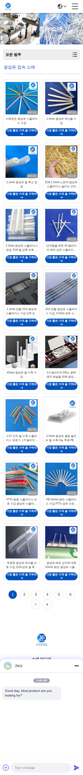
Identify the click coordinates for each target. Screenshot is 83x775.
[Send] (76, 767)
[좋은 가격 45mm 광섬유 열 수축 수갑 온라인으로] (22, 352)
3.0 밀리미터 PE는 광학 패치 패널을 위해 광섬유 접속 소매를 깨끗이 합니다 (61, 375)
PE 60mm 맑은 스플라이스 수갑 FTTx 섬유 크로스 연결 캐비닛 (61, 502)
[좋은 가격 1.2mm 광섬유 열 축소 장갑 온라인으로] (22, 161)
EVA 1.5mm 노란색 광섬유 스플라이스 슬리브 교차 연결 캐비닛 (61, 184)
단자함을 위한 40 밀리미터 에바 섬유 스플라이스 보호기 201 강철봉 (61, 248)
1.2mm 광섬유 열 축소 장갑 (21, 184)
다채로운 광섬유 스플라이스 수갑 (22, 121)
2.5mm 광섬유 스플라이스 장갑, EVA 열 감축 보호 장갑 (22, 248)
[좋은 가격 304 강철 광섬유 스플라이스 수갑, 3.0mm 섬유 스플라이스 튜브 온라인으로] (61, 288)
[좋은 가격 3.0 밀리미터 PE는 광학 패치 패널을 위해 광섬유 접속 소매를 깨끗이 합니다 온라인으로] (61, 352)
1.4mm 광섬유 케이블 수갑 (61, 121)
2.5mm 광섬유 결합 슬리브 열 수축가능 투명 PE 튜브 (61, 438)
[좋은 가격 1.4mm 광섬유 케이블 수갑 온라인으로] (61, 98)
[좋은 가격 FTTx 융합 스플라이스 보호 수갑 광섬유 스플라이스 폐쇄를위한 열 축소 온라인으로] (22, 479)
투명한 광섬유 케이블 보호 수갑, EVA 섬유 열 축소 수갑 (21, 565)
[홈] (41, 645)
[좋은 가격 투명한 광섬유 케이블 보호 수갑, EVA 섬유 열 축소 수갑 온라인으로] (22, 542)
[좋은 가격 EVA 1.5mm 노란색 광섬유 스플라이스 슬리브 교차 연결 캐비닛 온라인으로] (61, 161)
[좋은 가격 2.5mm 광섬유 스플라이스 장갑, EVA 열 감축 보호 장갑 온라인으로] (22, 225)
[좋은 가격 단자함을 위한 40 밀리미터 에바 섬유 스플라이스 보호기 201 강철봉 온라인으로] (61, 225)
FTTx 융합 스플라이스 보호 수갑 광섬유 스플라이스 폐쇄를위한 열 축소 (21, 502)
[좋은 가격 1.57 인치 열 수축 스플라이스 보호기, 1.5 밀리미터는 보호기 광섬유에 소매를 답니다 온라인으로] (22, 415)
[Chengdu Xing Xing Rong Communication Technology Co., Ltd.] (8, 6)
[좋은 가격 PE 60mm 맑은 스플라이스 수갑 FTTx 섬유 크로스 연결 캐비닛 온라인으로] (61, 479)
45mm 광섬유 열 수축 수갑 (22, 374)
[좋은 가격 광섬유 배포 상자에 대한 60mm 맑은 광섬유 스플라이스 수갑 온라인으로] (61, 542)
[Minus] (76, 665)
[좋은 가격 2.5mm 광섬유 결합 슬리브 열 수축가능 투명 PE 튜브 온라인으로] (61, 415)
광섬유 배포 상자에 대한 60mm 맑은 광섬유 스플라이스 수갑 (61, 565)
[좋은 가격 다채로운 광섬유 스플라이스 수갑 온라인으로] (22, 98)
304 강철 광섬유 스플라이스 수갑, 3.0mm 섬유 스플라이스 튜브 (61, 311)
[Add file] (6, 767)
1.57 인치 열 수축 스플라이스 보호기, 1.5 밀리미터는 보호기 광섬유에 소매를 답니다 (22, 438)
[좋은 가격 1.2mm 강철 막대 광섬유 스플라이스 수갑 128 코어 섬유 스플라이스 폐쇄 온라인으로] (22, 288)
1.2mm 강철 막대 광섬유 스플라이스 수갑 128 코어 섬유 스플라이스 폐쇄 (22, 311)
